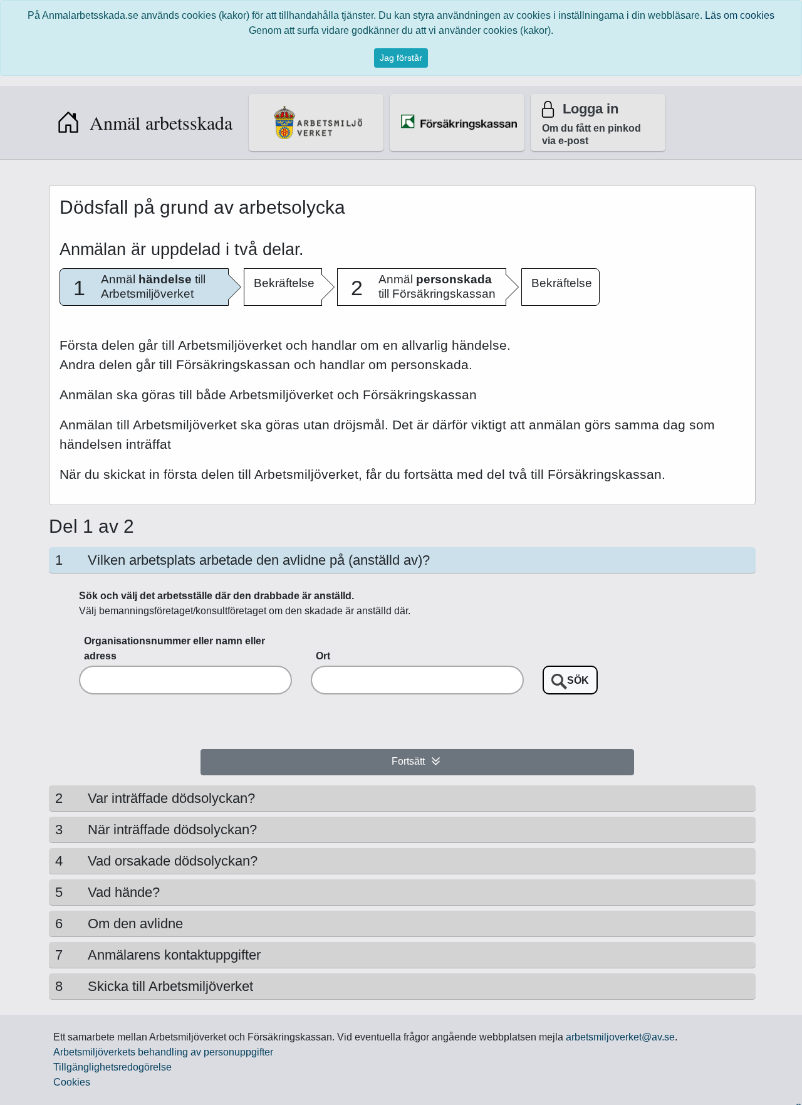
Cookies (71, 1082)
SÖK (578, 680)
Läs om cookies (739, 15)
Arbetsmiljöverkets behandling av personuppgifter (163, 1052)
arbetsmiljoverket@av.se (620, 1037)
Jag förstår (401, 58)
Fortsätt (408, 762)
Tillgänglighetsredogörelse (112, 1067)
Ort (323, 656)
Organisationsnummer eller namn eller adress (174, 648)
